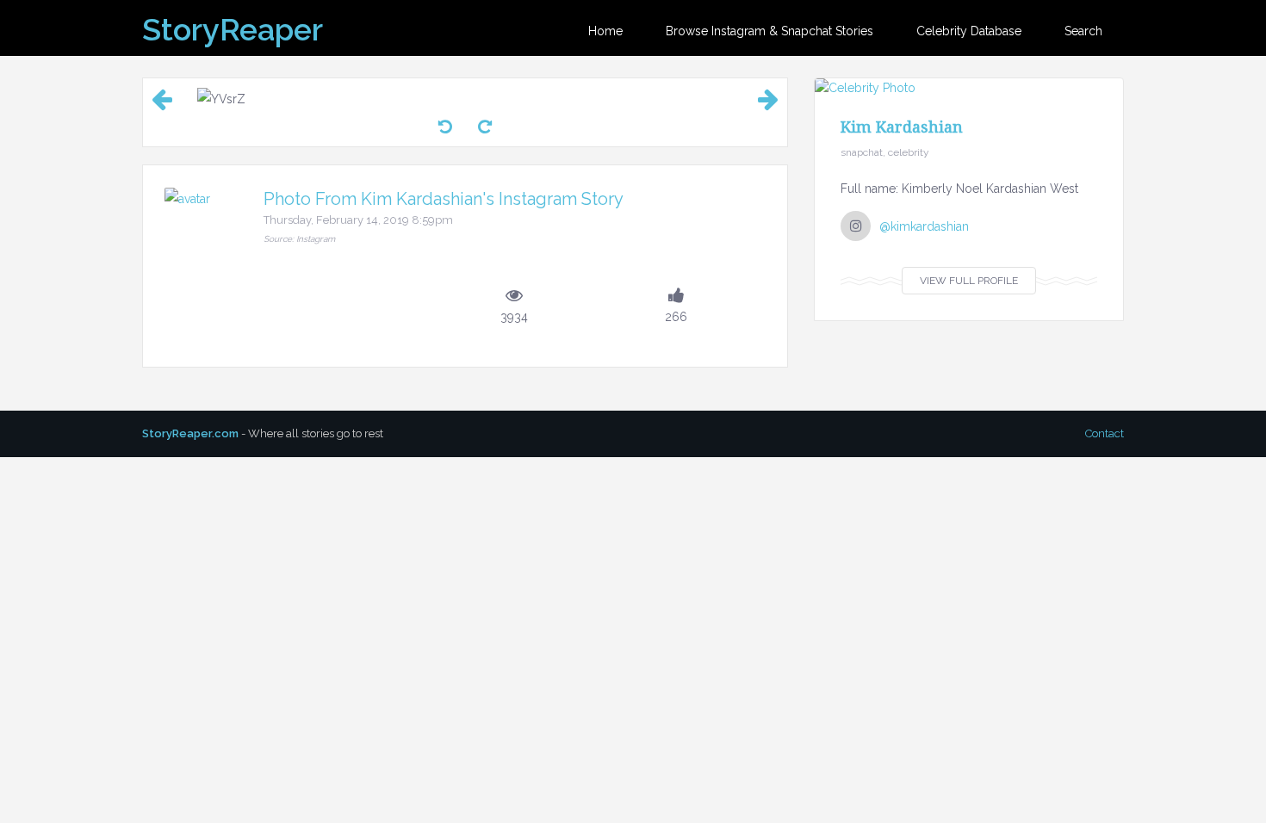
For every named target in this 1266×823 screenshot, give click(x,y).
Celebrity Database (968, 31)
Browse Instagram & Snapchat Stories (769, 31)
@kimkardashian (924, 226)
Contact (1104, 433)
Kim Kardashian (902, 126)
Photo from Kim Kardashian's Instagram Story (444, 199)
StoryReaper (232, 29)
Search (1083, 31)
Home (605, 31)
